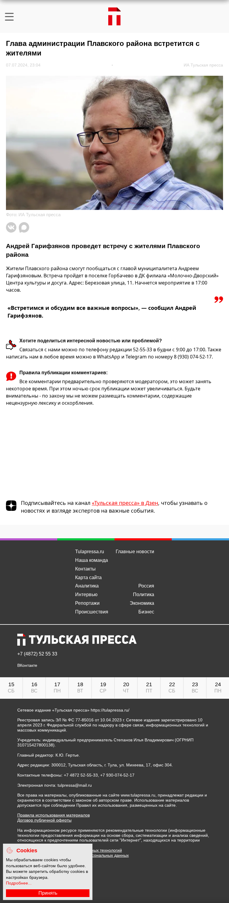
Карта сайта (88, 577)
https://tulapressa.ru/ (110, 710)
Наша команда (91, 560)
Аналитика (87, 585)
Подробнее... (19, 883)
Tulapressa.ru (89, 551)
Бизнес (146, 611)
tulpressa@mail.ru (75, 785)
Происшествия (91, 611)
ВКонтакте (27, 665)
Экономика (142, 603)
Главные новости (135, 551)
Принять (47, 893)
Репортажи (87, 603)
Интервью (86, 594)
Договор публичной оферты (44, 820)
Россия (146, 585)
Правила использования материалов (53, 815)
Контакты (85, 568)
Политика (143, 594)
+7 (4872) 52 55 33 (37, 654)
